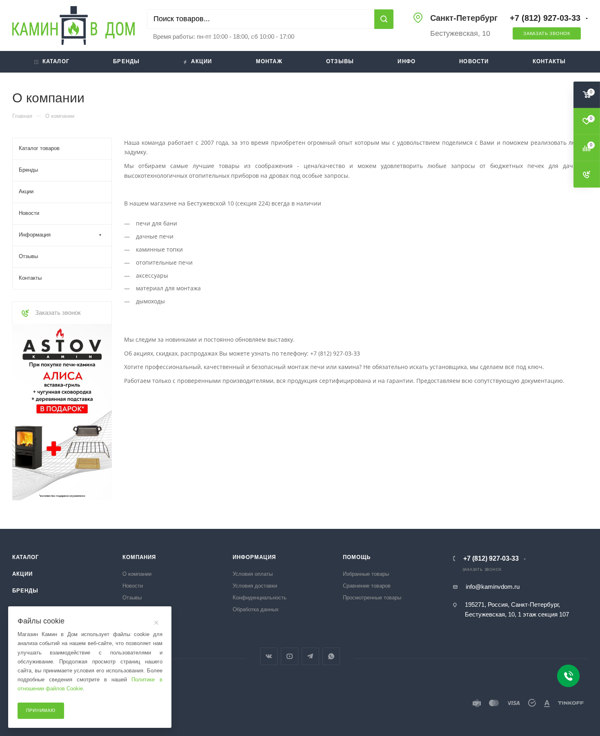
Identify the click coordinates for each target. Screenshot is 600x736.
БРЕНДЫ (25, 591)
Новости (474, 61)
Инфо (407, 61)
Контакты (549, 61)
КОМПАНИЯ (139, 557)
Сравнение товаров (367, 586)
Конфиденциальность (260, 598)
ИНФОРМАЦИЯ (254, 557)
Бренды (126, 61)
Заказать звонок (546, 33)
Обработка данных (256, 609)
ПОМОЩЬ (357, 557)
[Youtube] (289, 656)
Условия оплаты (253, 574)
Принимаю (41, 710)
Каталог (55, 61)
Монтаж (269, 61)
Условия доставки (255, 586)
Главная (22, 116)
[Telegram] (310, 656)
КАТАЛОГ (25, 557)
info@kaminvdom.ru (493, 586)
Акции (201, 61)
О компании (136, 574)
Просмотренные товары (372, 598)
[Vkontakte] (269, 656)
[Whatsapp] (331, 656)
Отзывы (340, 61)
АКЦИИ (22, 574)
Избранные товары (366, 574)
